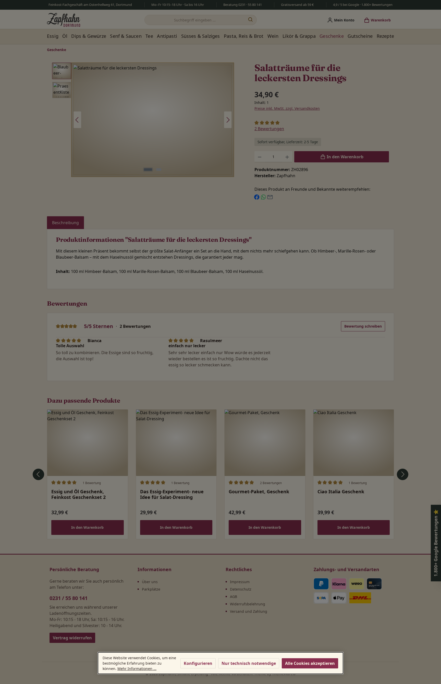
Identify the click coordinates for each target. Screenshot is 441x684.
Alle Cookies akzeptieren (310, 663)
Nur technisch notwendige (249, 663)
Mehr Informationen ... (136, 668)
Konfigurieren (198, 663)
